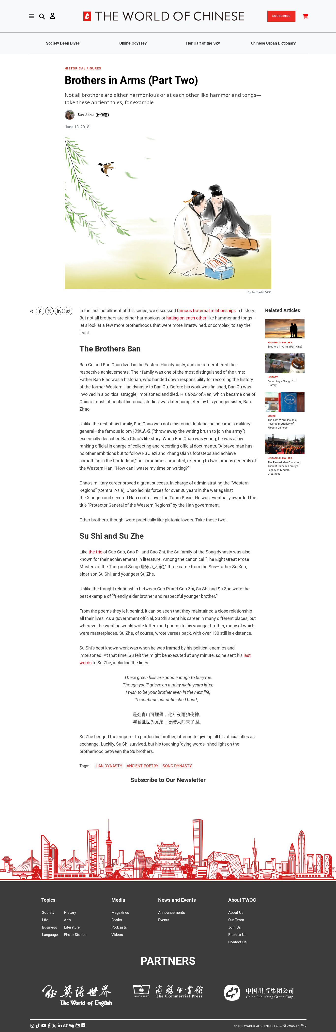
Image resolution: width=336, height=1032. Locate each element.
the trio (95, 551)
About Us (236, 912)
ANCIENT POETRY (142, 766)
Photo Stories (75, 934)
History (70, 912)
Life (45, 920)
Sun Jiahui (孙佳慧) (93, 115)
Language (50, 934)
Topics (48, 900)
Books (116, 920)
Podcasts (119, 927)
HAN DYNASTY (109, 766)
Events (163, 920)
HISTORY (273, 377)
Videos (117, 934)
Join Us (234, 927)
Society (48, 912)
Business (49, 927)
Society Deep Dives (63, 43)
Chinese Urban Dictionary (273, 43)
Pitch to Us (237, 934)
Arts (67, 920)
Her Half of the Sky (203, 43)
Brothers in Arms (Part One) (285, 346)
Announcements (171, 912)
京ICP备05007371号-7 (290, 1026)
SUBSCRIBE (281, 16)
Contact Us (237, 942)
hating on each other (186, 317)
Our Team (236, 920)
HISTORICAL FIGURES (83, 68)
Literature (72, 927)
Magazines (120, 912)
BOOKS (271, 416)
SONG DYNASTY (177, 766)
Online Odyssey (133, 43)
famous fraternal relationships (206, 310)
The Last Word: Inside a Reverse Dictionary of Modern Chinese (282, 423)
